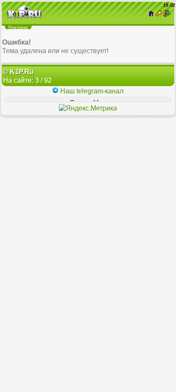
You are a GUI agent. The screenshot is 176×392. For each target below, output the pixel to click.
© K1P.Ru (18, 71)
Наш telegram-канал (91, 91)
